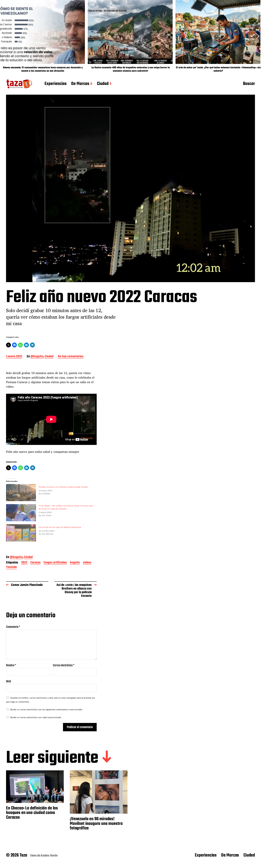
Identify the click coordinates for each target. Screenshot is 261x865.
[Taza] (19, 84)
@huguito (37, 357)
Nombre (11, 665)
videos (87, 563)
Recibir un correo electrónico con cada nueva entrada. (35, 717)
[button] (257, 36)
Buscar (249, 84)
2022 (24, 563)
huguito (75, 563)
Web (8, 681)
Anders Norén (49, 855)
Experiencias (56, 83)
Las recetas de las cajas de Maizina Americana (60, 527)
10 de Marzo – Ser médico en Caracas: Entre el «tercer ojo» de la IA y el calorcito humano (66, 507)
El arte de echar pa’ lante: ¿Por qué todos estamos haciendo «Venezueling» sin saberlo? (218, 69)
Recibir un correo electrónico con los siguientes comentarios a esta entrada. (46, 709)
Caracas (35, 563)
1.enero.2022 (14, 357)
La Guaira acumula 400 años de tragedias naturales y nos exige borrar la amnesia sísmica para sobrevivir (130, 69)
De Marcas (80, 83)
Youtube (11, 567)
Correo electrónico (63, 665)
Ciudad (103, 83)
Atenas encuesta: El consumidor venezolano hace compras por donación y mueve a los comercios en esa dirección (43, 69)
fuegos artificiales (55, 563)
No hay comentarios (71, 357)
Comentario (13, 627)
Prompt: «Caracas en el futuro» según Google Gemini (63, 487)
